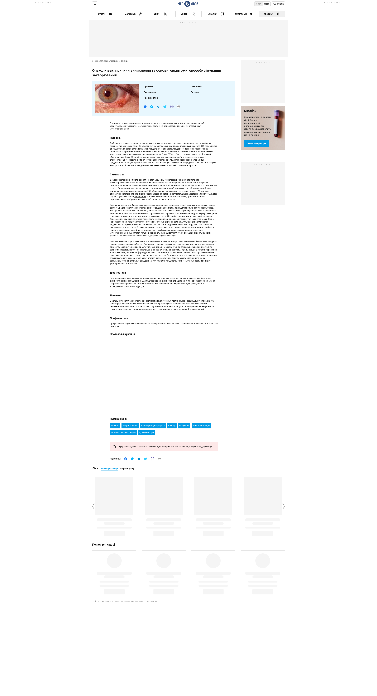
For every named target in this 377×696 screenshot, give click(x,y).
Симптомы (196, 86)
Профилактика (151, 98)
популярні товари (109, 468)
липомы (142, 199)
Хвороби (105, 601)
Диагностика (150, 92)
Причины (148, 86)
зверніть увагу (127, 468)
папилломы (140, 196)
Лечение (195, 92)
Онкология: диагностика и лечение (111, 61)
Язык (266, 4)
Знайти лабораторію (256, 143)
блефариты (198, 160)
